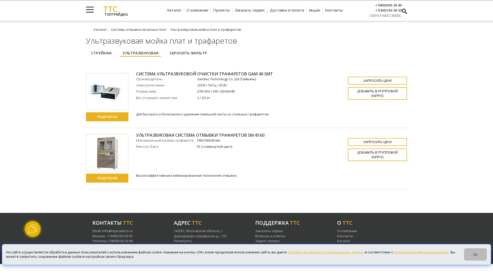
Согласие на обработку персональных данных (326, 252)
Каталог (174, 10)
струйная (101, 52)
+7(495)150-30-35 (388, 10)
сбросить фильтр (188, 52)
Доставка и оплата (287, 10)
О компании (197, 10)
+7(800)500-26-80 (388, 5)
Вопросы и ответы (270, 236)
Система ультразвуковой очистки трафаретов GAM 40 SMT (204, 74)
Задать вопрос (267, 241)
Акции (314, 10)
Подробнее (107, 116)
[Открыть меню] (89, 9)
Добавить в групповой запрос (377, 93)
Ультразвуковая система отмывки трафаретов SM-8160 (200, 135)
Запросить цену (377, 80)
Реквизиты (183, 241)
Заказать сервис (250, 10)
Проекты (221, 10)
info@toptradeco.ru (117, 231)
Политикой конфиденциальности (421, 252)
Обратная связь (385, 15)
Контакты (334, 10)
